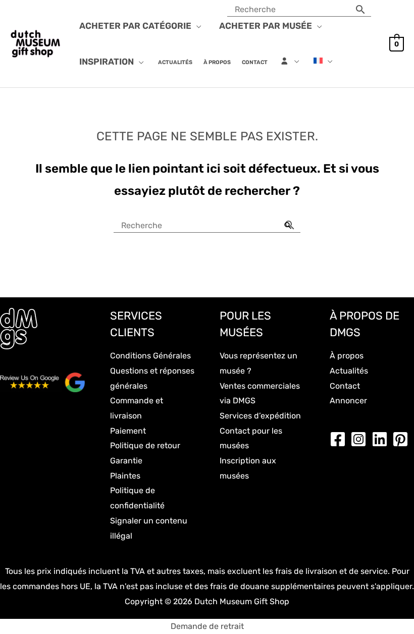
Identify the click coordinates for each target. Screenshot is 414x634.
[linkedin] (382, 439)
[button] (196, 26)
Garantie (126, 460)
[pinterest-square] (402, 439)
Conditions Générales (150, 355)
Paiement (128, 431)
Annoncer (348, 400)
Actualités (349, 371)
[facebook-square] (340, 439)
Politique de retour (145, 445)
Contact (345, 386)
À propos (347, 355)
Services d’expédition (260, 415)
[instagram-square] (361, 439)
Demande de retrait (207, 626)
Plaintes (125, 476)
